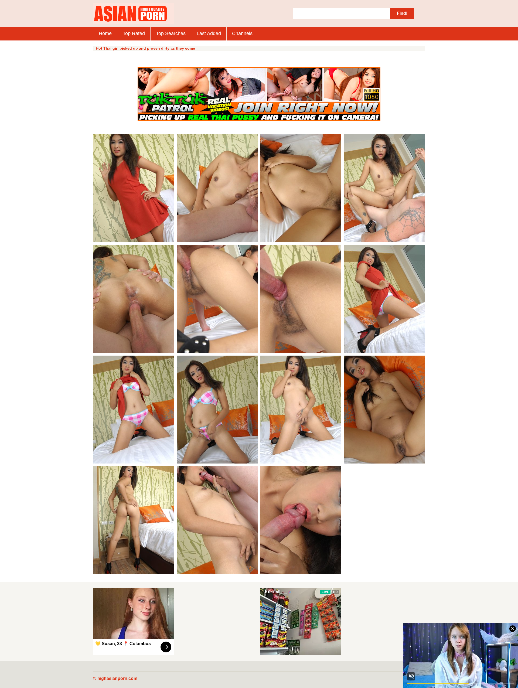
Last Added (209, 33)
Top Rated (134, 33)
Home (105, 33)
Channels (242, 33)
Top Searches (171, 33)
